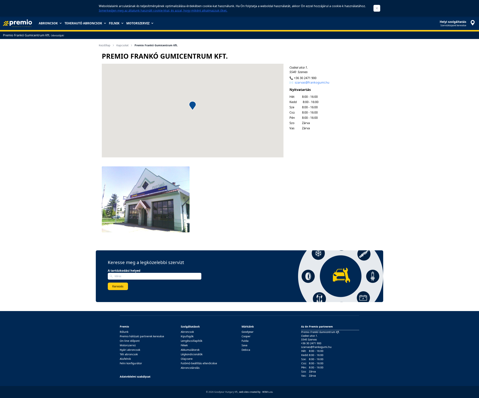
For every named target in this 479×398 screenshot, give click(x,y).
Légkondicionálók (191, 354)
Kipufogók (187, 336)
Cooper (246, 336)
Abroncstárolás (190, 368)
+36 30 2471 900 (305, 78)
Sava (244, 345)
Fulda (245, 341)
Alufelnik (125, 359)
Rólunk (124, 332)
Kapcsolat (122, 45)
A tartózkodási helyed (124, 271)
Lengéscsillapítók (191, 341)
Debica (246, 350)
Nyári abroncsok (130, 350)
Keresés (117, 286)
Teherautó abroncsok (83, 23)
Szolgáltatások (190, 326)
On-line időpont (130, 341)
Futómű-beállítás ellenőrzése (199, 363)
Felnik (114, 23)
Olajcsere (187, 359)
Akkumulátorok (190, 350)
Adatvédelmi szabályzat (135, 376)
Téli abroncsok (129, 354)
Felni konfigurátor (131, 363)
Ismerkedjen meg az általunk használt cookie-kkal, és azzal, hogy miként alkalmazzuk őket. (163, 10)
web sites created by (249, 392)
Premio (124, 326)
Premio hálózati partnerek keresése (142, 336)
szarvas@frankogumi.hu (312, 82)
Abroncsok (48, 23)
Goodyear (248, 332)
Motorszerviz (138, 23)
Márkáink (248, 326)
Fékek (184, 345)
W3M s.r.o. (267, 392)
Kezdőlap (104, 45)
